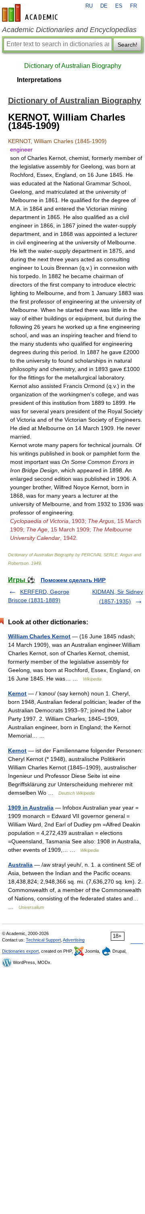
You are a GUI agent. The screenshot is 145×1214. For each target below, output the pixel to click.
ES (118, 6)
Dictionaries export (20, 951)
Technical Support (43, 939)
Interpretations (39, 79)
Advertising (74, 939)
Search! (127, 44)
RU (89, 6)
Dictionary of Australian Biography (72, 65)
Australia (20, 864)
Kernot (17, 693)
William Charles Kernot (39, 636)
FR (133, 6)
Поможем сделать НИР (73, 580)
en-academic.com (31, 13)
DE (104, 6)
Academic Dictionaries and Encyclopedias (69, 30)
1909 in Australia (31, 807)
